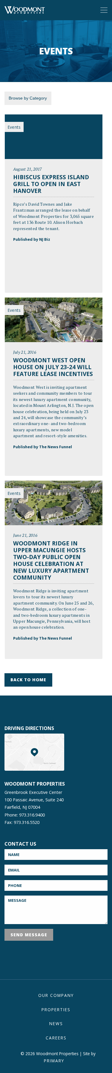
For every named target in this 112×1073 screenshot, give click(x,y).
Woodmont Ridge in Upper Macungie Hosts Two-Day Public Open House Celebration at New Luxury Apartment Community (51, 560)
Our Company (56, 995)
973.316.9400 (32, 815)
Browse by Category (28, 98)
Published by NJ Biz (31, 239)
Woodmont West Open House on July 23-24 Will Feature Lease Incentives (53, 367)
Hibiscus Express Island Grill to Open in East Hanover (51, 184)
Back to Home (28, 679)
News (56, 1023)
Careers (56, 1038)
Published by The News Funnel (42, 446)
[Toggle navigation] (104, 10)
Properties (56, 1009)
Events (14, 127)
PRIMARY (54, 1060)
